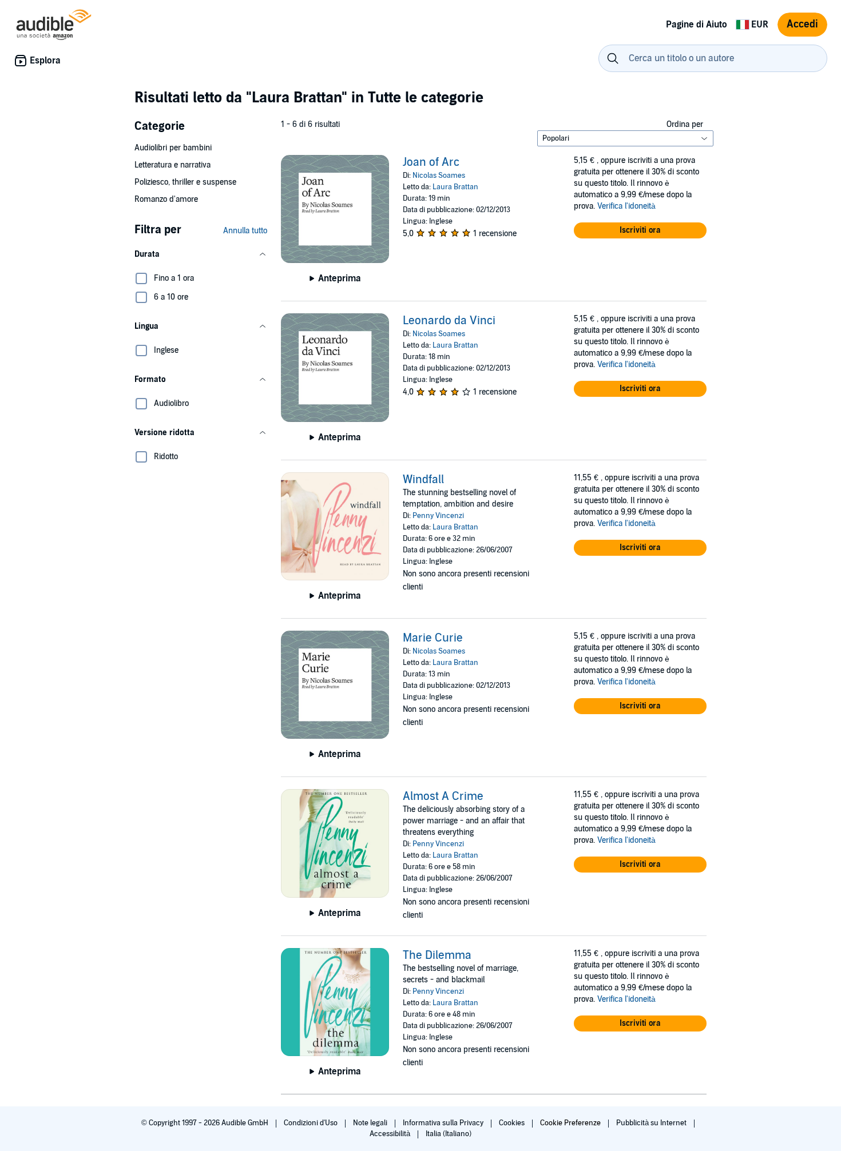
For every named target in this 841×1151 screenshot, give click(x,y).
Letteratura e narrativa (172, 165)
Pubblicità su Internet (652, 1123)
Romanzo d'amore (166, 199)
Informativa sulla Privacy (444, 1123)
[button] (200, 254)
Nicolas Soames (438, 175)
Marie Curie (433, 638)
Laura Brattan (455, 187)
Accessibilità (391, 1133)
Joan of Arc (431, 162)
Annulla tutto (245, 231)
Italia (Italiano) (448, 1133)
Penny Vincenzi (438, 515)
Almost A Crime (443, 796)
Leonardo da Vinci (449, 321)
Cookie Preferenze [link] (570, 1123)
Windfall (423, 480)
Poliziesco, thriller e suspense (185, 182)
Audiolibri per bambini (173, 148)
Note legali (371, 1123)
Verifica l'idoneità (626, 206)
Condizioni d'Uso (311, 1123)
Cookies (512, 1123)
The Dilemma (437, 955)
